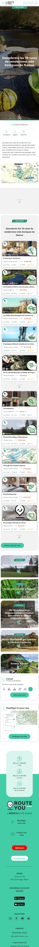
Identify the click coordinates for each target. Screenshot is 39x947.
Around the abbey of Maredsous (15, 437)
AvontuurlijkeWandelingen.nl (11, 118)
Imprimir (23, 135)
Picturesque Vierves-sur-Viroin (14, 523)
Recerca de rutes (20, 695)
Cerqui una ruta (21, 833)
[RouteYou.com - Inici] (9, 2)
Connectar (19, 858)
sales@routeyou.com (20, 936)
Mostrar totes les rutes (12, 545)
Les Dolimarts (8, 408)
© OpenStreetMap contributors (31, 182)
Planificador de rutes (19, 736)
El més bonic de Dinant (11, 258)
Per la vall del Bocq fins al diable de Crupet (19, 372)
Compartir (6, 135)
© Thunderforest (19, 182)
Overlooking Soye (9, 494)
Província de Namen (20, 125)
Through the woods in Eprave (14, 466)
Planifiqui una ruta (21, 821)
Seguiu (15, 135)
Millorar (19, 847)
